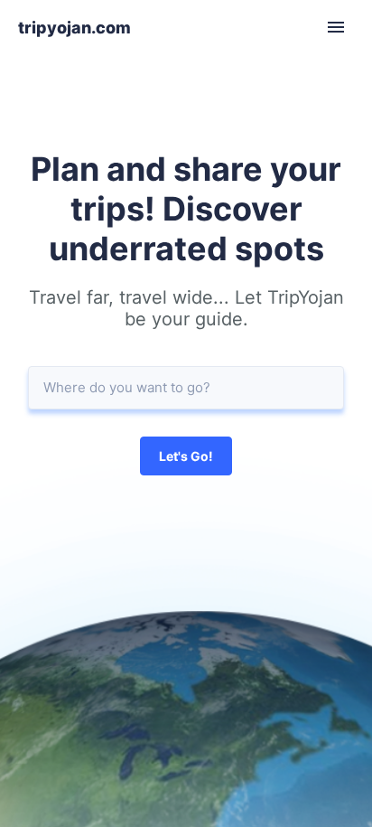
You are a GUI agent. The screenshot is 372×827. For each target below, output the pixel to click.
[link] (74, 27)
